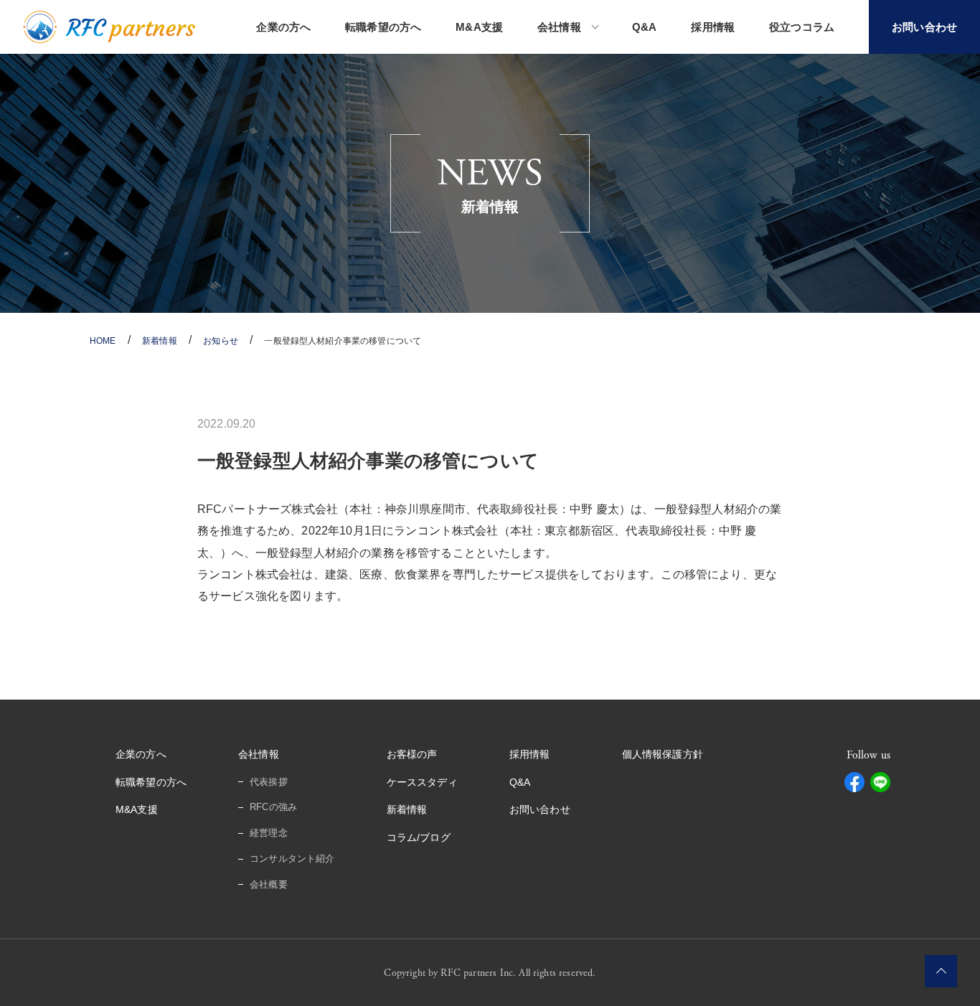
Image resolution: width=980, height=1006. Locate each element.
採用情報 (713, 27)
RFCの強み (273, 806)
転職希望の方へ (383, 27)
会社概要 (269, 884)
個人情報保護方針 (662, 754)
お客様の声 (412, 754)
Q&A (644, 27)
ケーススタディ (422, 782)
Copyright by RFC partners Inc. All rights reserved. (489, 973)
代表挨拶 (269, 781)
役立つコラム (801, 27)
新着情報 (407, 809)
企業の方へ (283, 27)
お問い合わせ (539, 809)
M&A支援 (479, 27)
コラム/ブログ (419, 837)
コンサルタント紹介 (292, 858)
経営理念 (269, 832)
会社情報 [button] (559, 27)
